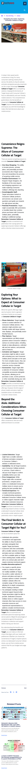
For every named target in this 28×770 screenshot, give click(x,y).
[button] (11, 692)
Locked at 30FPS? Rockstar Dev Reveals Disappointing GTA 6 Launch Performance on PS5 (11, 757)
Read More (4, 735)
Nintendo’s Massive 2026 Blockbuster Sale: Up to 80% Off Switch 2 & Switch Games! (11, 724)
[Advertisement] (14, 60)
